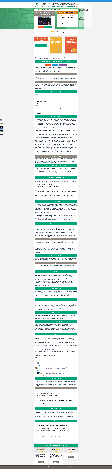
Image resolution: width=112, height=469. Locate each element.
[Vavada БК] (1, 124)
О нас (71, 467)
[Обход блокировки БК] (56, 45)
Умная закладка (54, 4)
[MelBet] (1, 119)
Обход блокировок (61, 6)
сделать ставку (67, 329)
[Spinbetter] (1, 131)
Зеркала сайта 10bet (41, 39)
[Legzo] (1, 134)
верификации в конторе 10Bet (42, 190)
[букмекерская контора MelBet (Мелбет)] (56, 449)
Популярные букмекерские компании (84, 25)
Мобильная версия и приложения (84, 9)
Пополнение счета (82, 12)
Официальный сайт (82, 8)
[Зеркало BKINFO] (36, 4)
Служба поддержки (82, 19)
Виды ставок (81, 18)
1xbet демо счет (56, 467)
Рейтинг (44, 6)
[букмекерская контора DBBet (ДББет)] (71, 449)
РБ (38, 355)
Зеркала (53, 6)
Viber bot (61, 4)
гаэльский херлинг (38, 278)
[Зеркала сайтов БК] (71, 45)
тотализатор (54, 130)
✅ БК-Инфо (37, 9)
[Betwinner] (1, 123)
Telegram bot (70, 4)
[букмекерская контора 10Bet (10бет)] (69, 12)
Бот (57, 4)
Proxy (65, 4)
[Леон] (1, 127)
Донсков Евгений (39, 439)
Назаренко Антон (39, 434)
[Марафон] (1, 120)
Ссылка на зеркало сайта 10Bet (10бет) (41, 45)
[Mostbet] (1, 130)
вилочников (48, 417)
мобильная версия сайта (65, 168)
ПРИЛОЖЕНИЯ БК (72, 6)
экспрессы (69, 206)
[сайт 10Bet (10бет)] (44, 20)
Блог (71, 466)
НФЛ (65, 294)
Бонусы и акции (81, 11)
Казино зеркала (56, 466)
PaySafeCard (60, 230)
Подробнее (41, 462)
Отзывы (80, 20)
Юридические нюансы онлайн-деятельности (83, 5)
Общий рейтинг (81, 21)
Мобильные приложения (41, 466)
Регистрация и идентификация (83, 10)
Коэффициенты (81, 16)
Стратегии (80, 17)
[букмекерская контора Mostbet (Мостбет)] (41, 449)
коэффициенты (59, 384)
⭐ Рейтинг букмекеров (43, 9)
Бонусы (48, 6)
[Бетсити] (1, 128)
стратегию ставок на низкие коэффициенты (56, 308)
